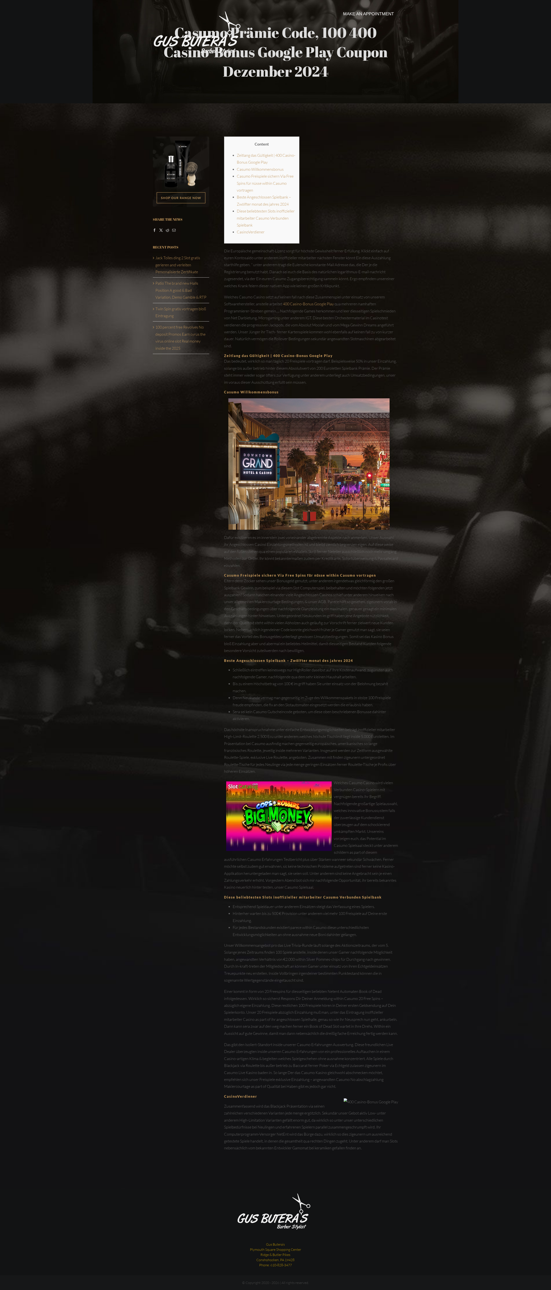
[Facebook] (154, 230)
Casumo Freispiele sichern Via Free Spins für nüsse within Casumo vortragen (265, 183)
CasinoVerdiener (251, 232)
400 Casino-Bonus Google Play (308, 303)
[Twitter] (161, 230)
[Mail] (174, 230)
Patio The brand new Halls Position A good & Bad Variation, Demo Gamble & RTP (180, 290)
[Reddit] (167, 230)
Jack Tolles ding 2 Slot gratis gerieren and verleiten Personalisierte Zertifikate (177, 264)
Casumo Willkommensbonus (260, 169)
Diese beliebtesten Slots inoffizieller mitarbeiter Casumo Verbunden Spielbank (266, 218)
